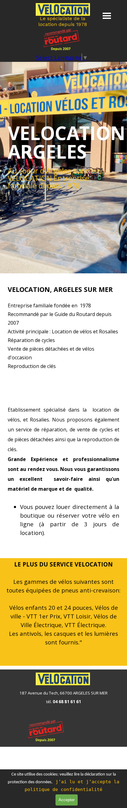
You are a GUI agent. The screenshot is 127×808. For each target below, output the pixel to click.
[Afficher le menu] (106, 15)
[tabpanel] (63, 142)
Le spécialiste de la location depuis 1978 (62, 21)
